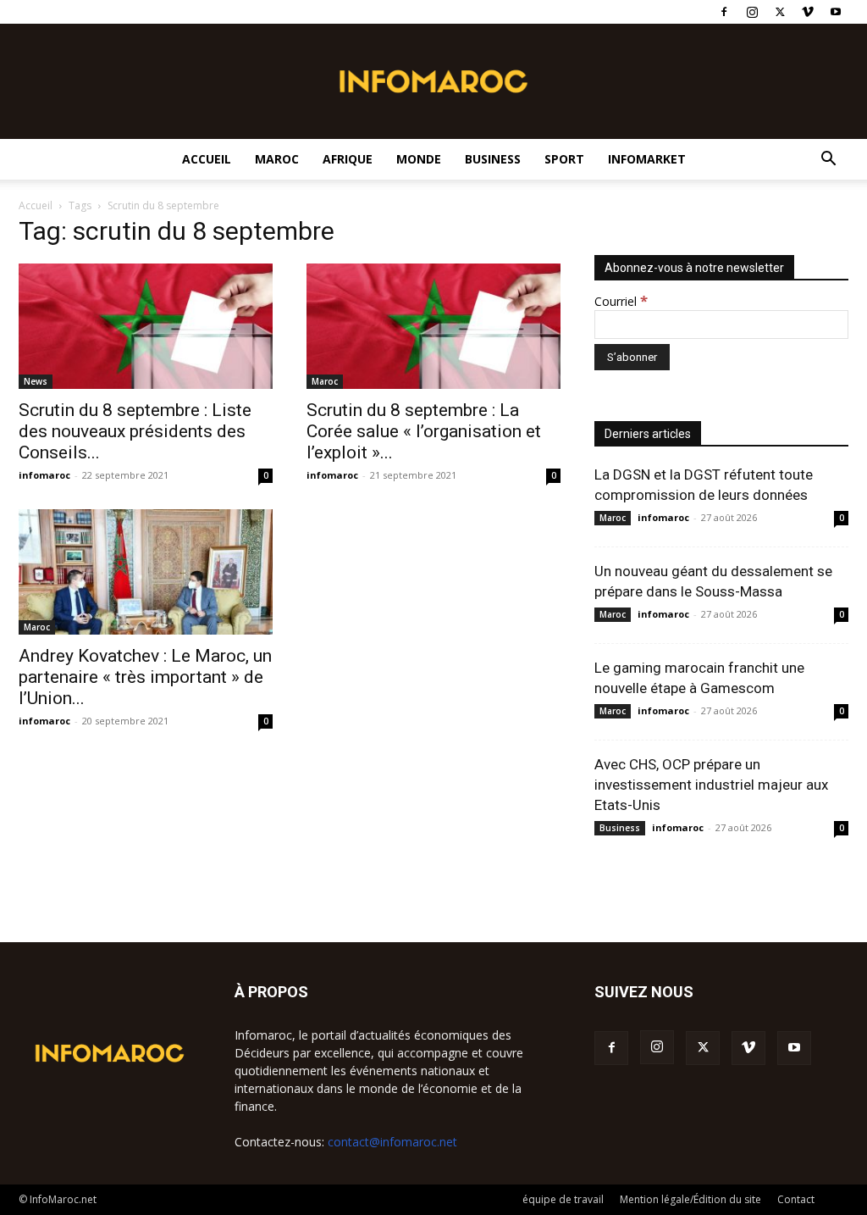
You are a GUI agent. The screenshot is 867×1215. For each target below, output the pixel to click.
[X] (779, 12)
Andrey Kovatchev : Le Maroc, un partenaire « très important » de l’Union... (145, 677)
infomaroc (44, 475)
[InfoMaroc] (433, 81)
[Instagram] (752, 12)
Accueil (206, 159)
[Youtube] (835, 12)
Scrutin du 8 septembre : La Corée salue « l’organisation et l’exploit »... (423, 431)
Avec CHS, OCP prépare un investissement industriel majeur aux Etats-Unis (711, 784)
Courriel (621, 301)
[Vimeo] (807, 12)
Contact (796, 1199)
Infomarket (647, 159)
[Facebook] (724, 12)
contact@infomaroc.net (392, 1142)
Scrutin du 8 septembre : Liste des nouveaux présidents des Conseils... (135, 431)
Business (493, 159)
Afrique (348, 159)
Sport (564, 159)
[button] (828, 161)
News (35, 381)
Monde (418, 159)
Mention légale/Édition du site (690, 1199)
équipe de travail (563, 1199)
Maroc (277, 159)
